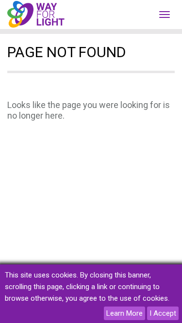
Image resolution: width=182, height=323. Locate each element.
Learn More (124, 313)
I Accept (162, 313)
